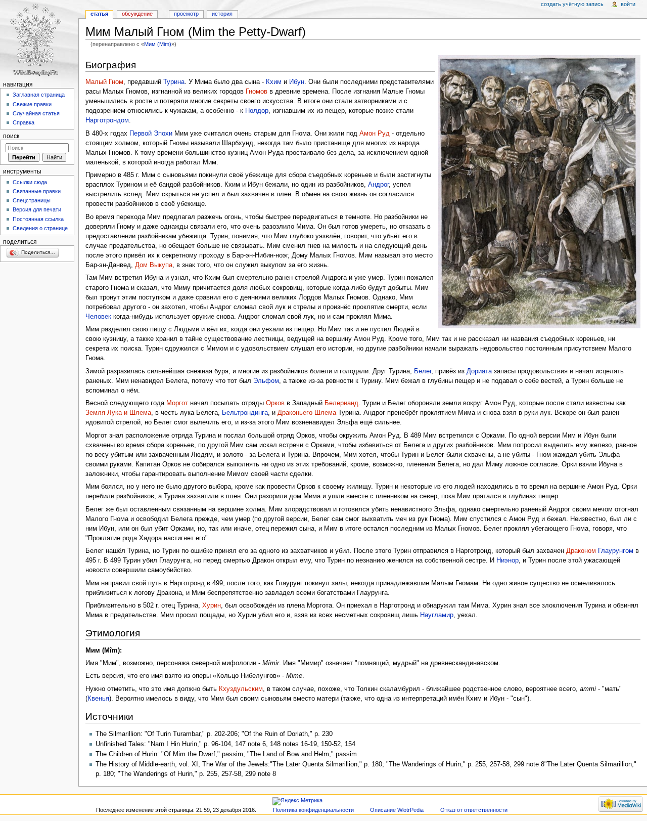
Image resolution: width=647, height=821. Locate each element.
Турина (173, 81)
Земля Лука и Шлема (118, 412)
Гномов (256, 91)
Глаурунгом (615, 550)
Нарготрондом (107, 120)
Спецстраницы (32, 200)
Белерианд (341, 403)
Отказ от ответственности (473, 810)
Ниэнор (507, 560)
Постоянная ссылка (38, 219)
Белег (422, 371)
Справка (23, 122)
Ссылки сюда (30, 182)
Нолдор (256, 110)
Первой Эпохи (150, 133)
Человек (98, 316)
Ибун (296, 81)
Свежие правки (32, 104)
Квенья (98, 698)
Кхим (274, 81)
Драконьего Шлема (307, 412)
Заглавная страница (39, 95)
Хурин (211, 605)
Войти (628, 4)
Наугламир (436, 615)
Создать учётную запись (572, 4)
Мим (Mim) (157, 44)
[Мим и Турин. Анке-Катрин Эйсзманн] (539, 191)
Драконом (581, 550)
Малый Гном (104, 81)
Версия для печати (37, 209)
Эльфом (266, 380)
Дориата (479, 371)
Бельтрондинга (245, 412)
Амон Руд (374, 133)
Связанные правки (37, 191)
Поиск (11, 136)
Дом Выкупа (153, 265)
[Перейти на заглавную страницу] (39, 39)
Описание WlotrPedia (397, 810)
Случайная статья (36, 113)
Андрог (378, 184)
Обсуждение (137, 14)
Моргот (177, 403)
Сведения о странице (40, 228)
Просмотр (186, 14)
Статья (99, 14)
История (222, 14)
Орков (275, 403)
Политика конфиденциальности (313, 810)
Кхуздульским (241, 689)
